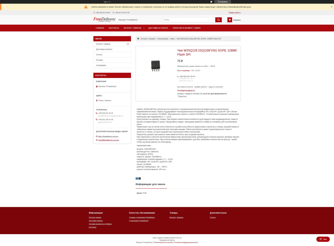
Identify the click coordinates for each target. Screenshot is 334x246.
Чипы (172, 39)
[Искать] (218, 19)
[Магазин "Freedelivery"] (104, 21)
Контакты (114, 28)
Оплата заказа (95, 217)
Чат (325, 239)
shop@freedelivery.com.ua (108, 140)
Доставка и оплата (158, 28)
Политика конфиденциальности (186, 242)
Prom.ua (178, 238)
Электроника (162, 39)
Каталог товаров (132, 28)
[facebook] (137, 179)
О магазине (101, 65)
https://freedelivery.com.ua (108, 136)
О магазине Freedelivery (138, 221)
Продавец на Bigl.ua (167, 240)
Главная (100, 28)
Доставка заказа (96, 221)
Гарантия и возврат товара (187, 28)
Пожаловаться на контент (163, 242)
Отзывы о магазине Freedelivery (142, 217)
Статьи (99, 55)
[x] (140, 179)
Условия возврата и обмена (100, 224)
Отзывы (99, 60)
